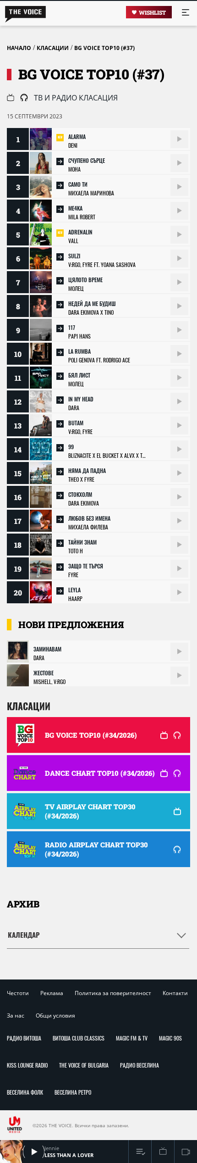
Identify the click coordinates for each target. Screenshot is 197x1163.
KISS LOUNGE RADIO (27, 1065)
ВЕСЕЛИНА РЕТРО (73, 1092)
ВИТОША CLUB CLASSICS (78, 1038)
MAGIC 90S (170, 1038)
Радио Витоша (24, 1038)
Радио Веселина (139, 1065)
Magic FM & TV (132, 1038)
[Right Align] (179, 139)
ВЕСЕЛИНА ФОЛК (25, 1092)
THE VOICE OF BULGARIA (84, 1065)
